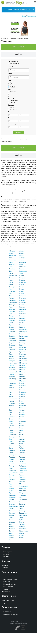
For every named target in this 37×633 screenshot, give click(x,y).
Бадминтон (7, 582)
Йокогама (22, 302)
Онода (11, 421)
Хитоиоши (23, 515)
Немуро (22, 394)
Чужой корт (14, 94)
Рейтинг (6, 557)
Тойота (11, 466)
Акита (21, 253)
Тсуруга (21, 477)
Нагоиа (11, 388)
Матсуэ (11, 365)
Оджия (21, 412)
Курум (11, 354)
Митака (11, 374)
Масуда (11, 358)
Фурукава (22, 495)
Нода (21, 401)
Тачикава (22, 459)
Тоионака (22, 464)
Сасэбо (11, 444)
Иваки (11, 280)
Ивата (11, 282)
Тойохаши (22, 466)
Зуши (21, 273)
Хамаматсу (23, 500)
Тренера (6, 603)
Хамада (11, 500)
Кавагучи (12, 309)
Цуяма (21, 522)
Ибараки (22, 278)
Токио (11, 468)
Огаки (21, 408)
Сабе (21, 430)
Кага (10, 314)
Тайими (21, 448)
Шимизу (11, 531)
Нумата (11, 406)
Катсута (22, 327)
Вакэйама (12, 269)
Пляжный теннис (9, 584)
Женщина (13, 85)
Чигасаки (22, 524)
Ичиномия (22, 298)
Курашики (22, 352)
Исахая (21, 291)
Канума (21, 323)
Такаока (11, 453)
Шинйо (21, 533)
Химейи (11, 509)
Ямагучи (11, 538)
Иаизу (21, 276)
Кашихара (12, 332)
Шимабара (23, 529)
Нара (10, 392)
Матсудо (12, 361)
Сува (10, 446)
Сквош (5, 589)
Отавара (11, 426)
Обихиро (22, 406)
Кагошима (22, 314)
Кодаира (12, 343)
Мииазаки (12, 370)
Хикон (21, 506)
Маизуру (22, 356)
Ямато (21, 538)
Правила (6, 554)
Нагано (21, 383)
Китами (21, 338)
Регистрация (31, 16)
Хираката (12, 511)
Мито (21, 374)
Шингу (11, 533)
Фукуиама (22, 491)
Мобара (22, 376)
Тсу (10, 477)
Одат (10, 412)
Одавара (22, 410)
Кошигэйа (22, 347)
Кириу (21, 334)
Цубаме (22, 520)
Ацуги (11, 262)
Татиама (22, 457)
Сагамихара (13, 435)
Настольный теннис (10, 579)
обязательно (14, 64)
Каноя (11, 323)
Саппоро (22, 441)
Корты (5, 565)
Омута (11, 419)
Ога (10, 408)
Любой (12, 87)
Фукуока (12, 493)
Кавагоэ (22, 307)
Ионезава (12, 291)
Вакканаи (22, 267)
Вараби (21, 269)
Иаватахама (13, 276)
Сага (20, 432)
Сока (21, 444)
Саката (21, 437)
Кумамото (22, 350)
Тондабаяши (13, 473)
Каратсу (11, 325)
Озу (10, 414)
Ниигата (22, 397)
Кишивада (12, 341)
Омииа (21, 417)
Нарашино (23, 392)
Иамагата (12, 278)
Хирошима (23, 513)
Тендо (11, 462)
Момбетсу (12, 379)
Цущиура (12, 522)
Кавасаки (12, 311)
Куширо (11, 356)
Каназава (22, 320)
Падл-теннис (8, 586)
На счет (12, 108)
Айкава (21, 251)
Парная (12, 103)
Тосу (21, 473)
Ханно (21, 502)
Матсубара (23, 358)
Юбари (21, 535)
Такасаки (22, 453)
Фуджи (11, 488)
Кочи (10, 347)
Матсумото (13, 363)
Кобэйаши (22, 341)
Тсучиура (22, 479)
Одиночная (14, 101)
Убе (10, 482)
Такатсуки (12, 455)
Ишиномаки (13, 302)
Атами (21, 260)
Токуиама (22, 468)
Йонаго (21, 305)
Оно (20, 419)
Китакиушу (12, 338)
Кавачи (21, 311)
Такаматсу (22, 450)
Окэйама (12, 417)
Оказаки (22, 414)
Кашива (11, 329)
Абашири (12, 251)
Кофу (21, 345)
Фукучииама (23, 493)
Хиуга (11, 518)
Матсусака (23, 363)
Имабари (12, 287)
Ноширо (12, 403)
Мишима (12, 376)
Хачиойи (22, 504)
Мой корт (13, 92)
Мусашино (12, 383)
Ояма (21, 428)
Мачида (22, 365)
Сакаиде (12, 437)
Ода (10, 410)
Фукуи (11, 491)
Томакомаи (23, 470)
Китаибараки (23, 336)
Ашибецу (22, 262)
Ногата (11, 401)
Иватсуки (22, 282)
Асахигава (12, 260)
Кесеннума (23, 332)
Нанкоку (22, 390)
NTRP (5, 568)
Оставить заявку (9, 600)
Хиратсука (22, 511)
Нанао (11, 390)
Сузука (21, 446)
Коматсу (22, 343)
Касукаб (11, 327)
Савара (11, 432)
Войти (18, 54)
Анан (10, 258)
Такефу (21, 455)
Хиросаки (12, 513)
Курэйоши (22, 354)
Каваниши (22, 309)
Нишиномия (13, 399)
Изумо (21, 285)
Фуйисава (22, 488)
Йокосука (12, 305)
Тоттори (12, 475)
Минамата (22, 372)
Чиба (10, 524)
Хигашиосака (13, 506)
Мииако (22, 370)
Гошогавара (23, 271)
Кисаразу (12, 336)
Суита (11, 448)
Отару (21, 426)
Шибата (22, 526)
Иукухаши (22, 296)
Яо (10, 540)
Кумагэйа (12, 350)
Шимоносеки (23, 531)
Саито (21, 435)
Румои (11, 430)
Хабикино (12, 497)
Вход (24, 16)
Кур (10, 352)
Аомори (22, 258)
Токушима (12, 470)
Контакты (7, 612)
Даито (11, 273)
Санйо (11, 441)
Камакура (12, 318)
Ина (10, 289)
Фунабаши (12, 495)
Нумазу (21, 403)
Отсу (10, 428)
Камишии (12, 320)
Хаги (20, 497)
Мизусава (22, 367)
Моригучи (22, 379)
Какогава (22, 316)
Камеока (22, 318)
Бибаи (11, 267)
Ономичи (22, 421)
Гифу (10, 271)
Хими (21, 509)
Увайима (22, 482)
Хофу (21, 518)
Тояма (21, 475)
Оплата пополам (15, 96)
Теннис (5, 577)
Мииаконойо (13, 372)
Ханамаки (12, 502)
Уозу (10, 486)
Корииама (12, 345)
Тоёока (11, 464)
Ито (10, 296)
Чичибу (11, 526)
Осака (11, 423)
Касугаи (22, 325)
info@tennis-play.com (11, 614)
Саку (10, 439)
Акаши (11, 253)
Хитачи (11, 515)
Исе (10, 294)
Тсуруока (12, 479)
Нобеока (22, 399)
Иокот (21, 289)
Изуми (11, 285)
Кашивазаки (23, 329)
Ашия (21, 264)
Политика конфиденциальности (18, 623)
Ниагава (11, 397)
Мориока (12, 381)
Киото (11, 334)
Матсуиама (23, 361)
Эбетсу (11, 535)
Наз (20, 388)
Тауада (11, 459)
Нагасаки (22, 385)
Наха (10, 394)
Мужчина (13, 83)
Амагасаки (12, 255)
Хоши (11, 520)
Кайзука (11, 316)
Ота (20, 423)
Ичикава (11, 298)
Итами (21, 294)
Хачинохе (12, 504)
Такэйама (12, 457)
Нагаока (11, 385)
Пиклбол (6, 591)
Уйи (20, 484)
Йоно (11, 307)
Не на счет (13, 110)
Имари (21, 287)
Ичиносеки (12, 300)
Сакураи (22, 439)
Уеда (10, 484)
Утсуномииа (23, 486)
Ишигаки (22, 300)
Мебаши (12, 367)
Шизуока (12, 529)
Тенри (21, 462)
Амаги (21, 255)
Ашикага (11, 264)
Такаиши (12, 450)
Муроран (22, 381)
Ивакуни (22, 280)
